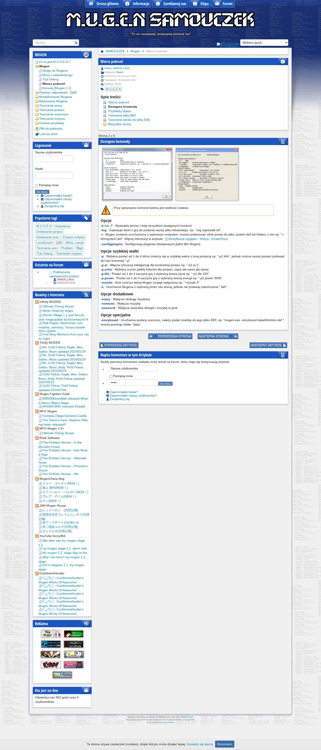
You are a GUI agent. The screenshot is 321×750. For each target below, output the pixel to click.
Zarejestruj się (54, 206)
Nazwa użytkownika (48, 152)
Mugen (44, 66)
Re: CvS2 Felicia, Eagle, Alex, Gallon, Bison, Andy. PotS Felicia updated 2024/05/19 (60, 366)
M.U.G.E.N (43, 226)
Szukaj (76, 42)
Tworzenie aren (47, 248)
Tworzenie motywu (52, 118)
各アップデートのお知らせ (60, 522)
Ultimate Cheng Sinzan (57, 306)
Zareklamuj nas (174, 3)
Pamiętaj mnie (48, 185)
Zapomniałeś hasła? (58, 195)
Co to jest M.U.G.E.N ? (55, 62)
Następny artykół (267, 345)
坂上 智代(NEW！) (54, 487)
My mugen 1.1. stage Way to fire (64, 552)
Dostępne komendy (122, 106)
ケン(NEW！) (51, 500)
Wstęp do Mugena (55, 70)
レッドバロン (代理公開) (59, 510)
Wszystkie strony (119, 124)
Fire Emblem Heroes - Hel (59, 474)
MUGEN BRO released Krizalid (63, 406)
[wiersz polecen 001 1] (137, 174)
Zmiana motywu (74, 237)
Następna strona (214, 336)
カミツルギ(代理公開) (56, 531)
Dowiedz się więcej (200, 744)
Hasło (39, 168)
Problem (67, 248)
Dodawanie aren (47, 237)
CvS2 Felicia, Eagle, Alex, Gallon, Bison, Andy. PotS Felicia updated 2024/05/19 (63, 378)
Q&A (59, 242)
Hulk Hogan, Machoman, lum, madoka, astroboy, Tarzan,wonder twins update (61, 327)
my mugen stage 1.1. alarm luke (64, 548)
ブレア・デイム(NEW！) (58, 496)
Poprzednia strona (174, 336)
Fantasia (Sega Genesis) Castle (63, 415)
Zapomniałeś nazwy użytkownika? (56, 200)
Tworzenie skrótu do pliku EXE (128, 119)
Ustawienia (62, 226)
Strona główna (108, 3)
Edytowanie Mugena (53, 101)
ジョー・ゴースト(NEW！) (60, 483)
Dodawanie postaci (49, 231)
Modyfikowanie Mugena (55, 97)
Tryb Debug (50, 79)
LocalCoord (44, 242)
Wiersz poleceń (53, 83)
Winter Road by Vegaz (57, 310)
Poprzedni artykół (120, 345)
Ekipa (204, 3)
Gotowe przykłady (51, 123)
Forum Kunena (168, 722)
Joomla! (149, 720)
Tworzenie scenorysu (54, 114)
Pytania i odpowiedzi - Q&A (58, 92)
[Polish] (228, 44)
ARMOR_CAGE (65, 279)
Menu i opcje (74, 242)
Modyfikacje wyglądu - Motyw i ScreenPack (198, 239)
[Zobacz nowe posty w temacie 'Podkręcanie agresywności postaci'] (50, 272)
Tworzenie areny (50, 105)
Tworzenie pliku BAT (121, 115)
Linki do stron (48, 134)
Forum (228, 3)
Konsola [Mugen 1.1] (56, 88)
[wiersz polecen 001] (207, 174)
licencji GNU (190, 720)
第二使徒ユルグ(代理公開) (59, 526)
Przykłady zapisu (119, 111)
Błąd (79, 248)
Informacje (141, 3)
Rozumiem (224, 744)
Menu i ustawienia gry (57, 75)
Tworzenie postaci (51, 110)
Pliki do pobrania (50, 128)
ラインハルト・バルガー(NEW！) (64, 492)
